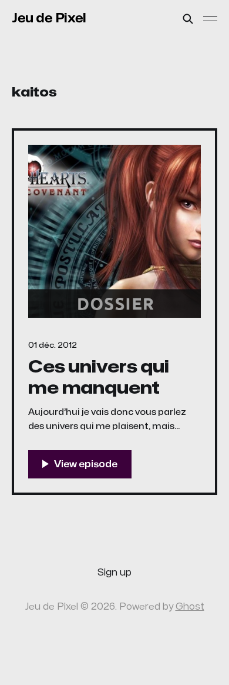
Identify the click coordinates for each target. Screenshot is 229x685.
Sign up (114, 572)
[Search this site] (188, 19)
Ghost (190, 606)
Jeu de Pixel (49, 18)
